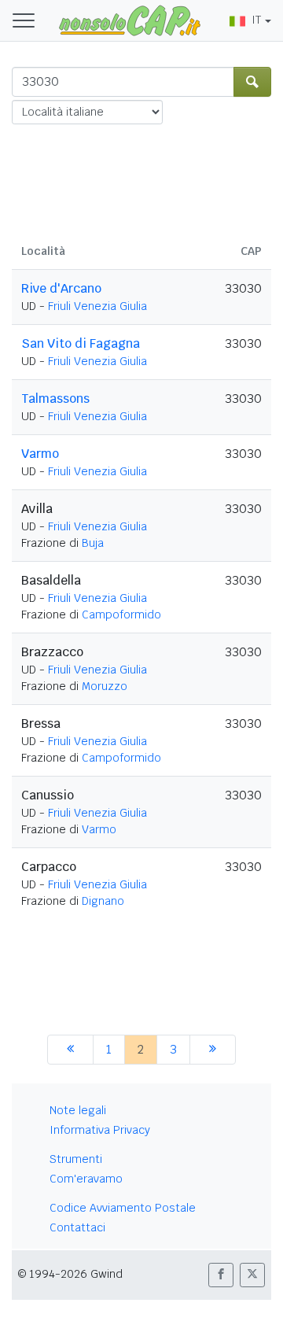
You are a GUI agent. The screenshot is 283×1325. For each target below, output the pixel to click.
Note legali (78, 1110)
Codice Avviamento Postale (123, 1208)
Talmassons (55, 398)
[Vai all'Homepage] (129, 20)
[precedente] (70, 1050)
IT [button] (256, 20)
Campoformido (121, 614)
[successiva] (212, 1050)
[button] (220, 1275)
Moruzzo (104, 686)
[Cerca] (252, 82)
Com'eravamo (86, 1179)
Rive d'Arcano (61, 288)
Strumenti (76, 1159)
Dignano (103, 901)
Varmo (40, 453)
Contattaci (77, 1227)
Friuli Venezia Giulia (97, 306)
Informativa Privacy (100, 1130)
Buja (93, 543)
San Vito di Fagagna (80, 343)
